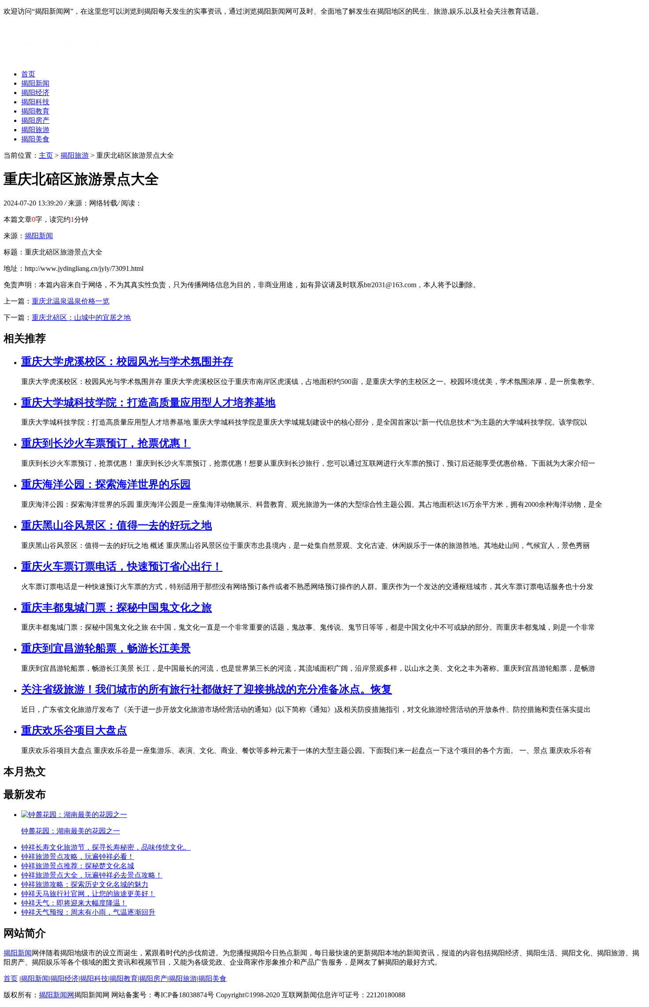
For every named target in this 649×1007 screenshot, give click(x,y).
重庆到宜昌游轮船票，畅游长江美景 (106, 648)
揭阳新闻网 (56, 995)
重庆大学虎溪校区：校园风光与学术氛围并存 (127, 361)
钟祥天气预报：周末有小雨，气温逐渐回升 (88, 912)
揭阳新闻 (35, 83)
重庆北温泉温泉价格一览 (70, 301)
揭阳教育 (35, 111)
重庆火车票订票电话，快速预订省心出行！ (122, 566)
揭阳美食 (35, 139)
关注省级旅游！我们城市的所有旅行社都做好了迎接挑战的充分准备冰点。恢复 (206, 689)
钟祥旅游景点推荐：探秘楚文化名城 (77, 866)
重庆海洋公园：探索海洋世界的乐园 (106, 484)
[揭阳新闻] (70, 58)
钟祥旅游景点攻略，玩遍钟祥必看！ (77, 856)
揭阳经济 (35, 92)
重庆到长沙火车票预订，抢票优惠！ (106, 443)
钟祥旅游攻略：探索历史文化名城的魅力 (84, 884)
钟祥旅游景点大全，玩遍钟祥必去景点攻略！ (91, 875)
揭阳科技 (35, 102)
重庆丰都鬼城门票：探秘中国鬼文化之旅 (116, 607)
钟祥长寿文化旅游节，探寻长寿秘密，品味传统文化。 (106, 847)
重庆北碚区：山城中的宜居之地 (81, 317)
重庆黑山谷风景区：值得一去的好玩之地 (116, 525)
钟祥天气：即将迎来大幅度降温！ (74, 903)
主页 (46, 155)
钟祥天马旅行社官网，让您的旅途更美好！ (88, 893)
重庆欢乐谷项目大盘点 (74, 730)
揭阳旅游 (35, 129)
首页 (28, 74)
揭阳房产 (35, 120)
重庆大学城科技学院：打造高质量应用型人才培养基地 (148, 402)
